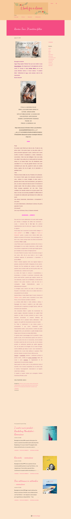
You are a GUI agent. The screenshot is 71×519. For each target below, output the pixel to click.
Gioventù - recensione (23, 457)
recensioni (50, 62)
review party (50, 63)
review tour (50, 65)
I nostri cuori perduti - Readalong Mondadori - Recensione (24, 431)
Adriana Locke (18, 297)
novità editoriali (51, 59)
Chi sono (23, 16)
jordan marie (50, 56)
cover (49, 49)
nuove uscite (50, 60)
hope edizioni (50, 54)
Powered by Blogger (36, 515)
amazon (49, 48)
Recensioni (30, 16)
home (31, 383)
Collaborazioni (38, 16)
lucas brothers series (52, 57)
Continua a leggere (34, 450)
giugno (49, 51)
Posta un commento (24, 450)
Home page (16, 16)
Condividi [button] (50, 42)
